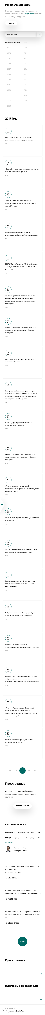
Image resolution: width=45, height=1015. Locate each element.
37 (35, 771)
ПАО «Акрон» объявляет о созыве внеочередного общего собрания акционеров (22, 236)
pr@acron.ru (9, 842)
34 (16, 771)
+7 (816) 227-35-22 (12, 878)
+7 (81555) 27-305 (12, 923)
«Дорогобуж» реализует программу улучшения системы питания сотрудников (22, 172)
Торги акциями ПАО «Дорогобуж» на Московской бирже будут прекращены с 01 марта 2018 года (22, 204)
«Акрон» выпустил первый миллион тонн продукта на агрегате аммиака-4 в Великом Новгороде (22, 458)
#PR (6, 175)
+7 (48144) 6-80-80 (12, 899)
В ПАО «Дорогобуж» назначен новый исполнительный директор (22, 426)
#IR (6, 143)
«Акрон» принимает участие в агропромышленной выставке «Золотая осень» (22, 648)
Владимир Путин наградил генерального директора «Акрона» (22, 362)
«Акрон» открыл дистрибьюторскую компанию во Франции (22, 521)
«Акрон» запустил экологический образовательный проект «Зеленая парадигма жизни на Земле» (22, 489)
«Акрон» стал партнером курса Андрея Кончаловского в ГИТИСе (22, 743)
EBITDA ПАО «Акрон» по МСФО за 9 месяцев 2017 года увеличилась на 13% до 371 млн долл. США (22, 267)
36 (29, 771)
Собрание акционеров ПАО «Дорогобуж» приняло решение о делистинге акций (22, 616)
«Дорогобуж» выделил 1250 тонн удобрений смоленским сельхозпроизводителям (22, 553)
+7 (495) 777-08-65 (35, 838)
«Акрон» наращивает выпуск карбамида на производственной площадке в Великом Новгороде (22, 331)
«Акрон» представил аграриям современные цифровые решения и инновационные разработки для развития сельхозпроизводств (22, 680)
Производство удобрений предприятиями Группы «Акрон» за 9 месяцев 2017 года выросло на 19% (22, 584)
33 (10, 771)
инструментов (28, 14)
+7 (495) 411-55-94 (20, 838)
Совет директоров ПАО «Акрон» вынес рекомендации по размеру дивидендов (22, 141)
